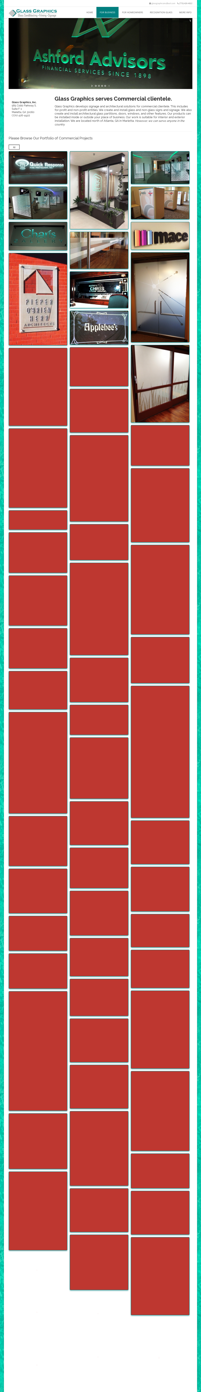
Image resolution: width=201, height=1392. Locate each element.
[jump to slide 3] (102, 85)
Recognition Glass (161, 12)
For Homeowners (132, 12)
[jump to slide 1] (95, 85)
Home (89, 12)
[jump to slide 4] (105, 85)
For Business (107, 12)
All (14, 147)
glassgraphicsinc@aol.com (163, 3)
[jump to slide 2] (98, 85)
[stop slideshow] (109, 85)
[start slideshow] (92, 85)
